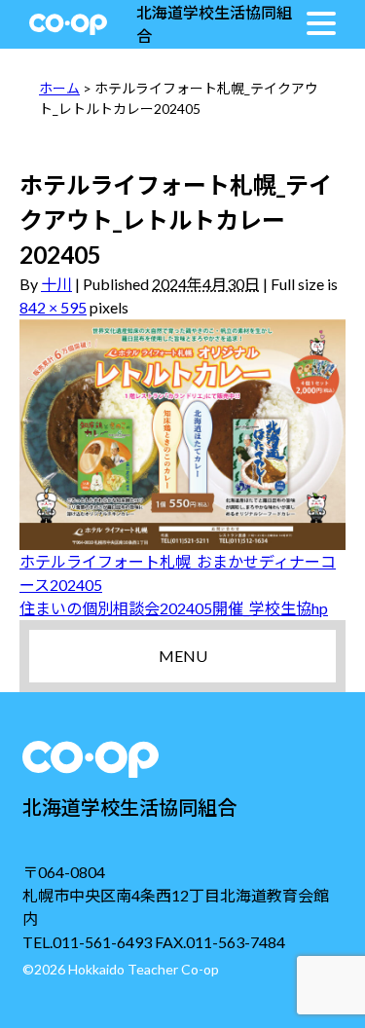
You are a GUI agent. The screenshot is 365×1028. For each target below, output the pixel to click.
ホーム (59, 88)
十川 (56, 284)
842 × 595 (53, 307)
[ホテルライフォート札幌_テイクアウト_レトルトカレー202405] (182, 434)
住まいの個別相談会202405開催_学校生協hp (173, 608)
